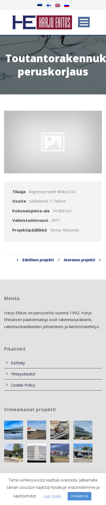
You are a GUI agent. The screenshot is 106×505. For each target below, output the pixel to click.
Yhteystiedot (23, 374)
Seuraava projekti (79, 259)
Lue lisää (52, 496)
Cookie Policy (23, 385)
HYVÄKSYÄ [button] (79, 496)
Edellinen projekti (38, 259)
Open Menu (84, 22)
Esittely (18, 362)
